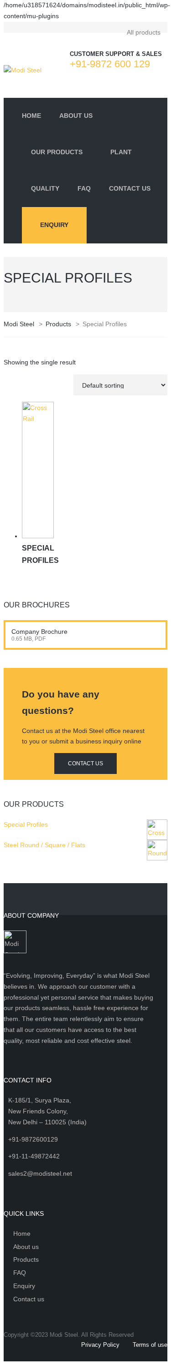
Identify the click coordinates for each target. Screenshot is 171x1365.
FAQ (84, 188)
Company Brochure (39, 631)
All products (144, 32)
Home (31, 115)
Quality (45, 188)
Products (26, 1259)
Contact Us (129, 188)
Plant (121, 152)
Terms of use (150, 1344)
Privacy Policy (100, 1344)
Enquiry (54, 224)
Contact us (28, 1299)
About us (76, 115)
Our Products (57, 152)
